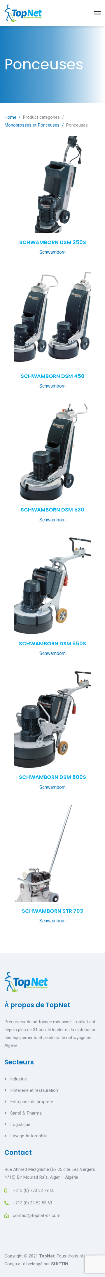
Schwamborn (52, 252)
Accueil (17, 45)
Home (10, 117)
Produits (19, 69)
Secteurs (19, 80)
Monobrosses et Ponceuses (32, 125)
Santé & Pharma (26, 1113)
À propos (19, 57)
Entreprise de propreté (31, 1102)
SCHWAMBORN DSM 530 (52, 509)
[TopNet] (23, 13)
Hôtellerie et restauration (34, 1090)
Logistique (20, 1124)
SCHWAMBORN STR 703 (52, 911)
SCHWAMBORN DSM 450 (53, 376)
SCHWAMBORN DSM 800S (52, 777)
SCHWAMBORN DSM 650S (52, 643)
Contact (19, 92)
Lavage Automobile (29, 1136)
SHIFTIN (59, 1264)
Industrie (18, 1079)
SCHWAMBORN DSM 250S (52, 242)
